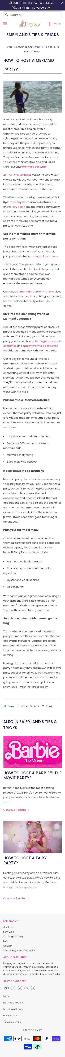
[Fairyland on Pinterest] (20, 988)
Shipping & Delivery (13, 936)
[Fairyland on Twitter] (6, 988)
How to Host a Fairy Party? (25, 860)
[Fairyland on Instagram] (26, 988)
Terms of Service (12, 1021)
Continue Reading (15, 810)
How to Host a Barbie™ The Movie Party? (32, 775)
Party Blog (8, 931)
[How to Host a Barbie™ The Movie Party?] (32, 752)
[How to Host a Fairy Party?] (32, 837)
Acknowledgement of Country (19, 950)
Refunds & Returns (13, 1002)
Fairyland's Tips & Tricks (32, 34)
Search (7, 996)
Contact (7, 945)
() (59, 23)
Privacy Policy (10, 1015)
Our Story (8, 927)
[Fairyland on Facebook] (13, 988)
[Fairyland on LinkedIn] (33, 988)
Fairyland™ (36, 1030)
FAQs (5, 941)
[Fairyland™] (29, 24)
